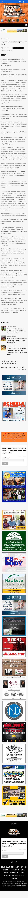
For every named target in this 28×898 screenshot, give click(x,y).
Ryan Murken (7, 48)
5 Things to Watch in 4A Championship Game (9, 362)
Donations (7, 875)
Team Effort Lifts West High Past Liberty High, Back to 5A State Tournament (17, 341)
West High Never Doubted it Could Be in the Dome (14, 368)
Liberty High (15, 870)
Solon (6, 872)
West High (6, 870)
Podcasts (14, 878)
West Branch (14, 872)
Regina (23, 870)
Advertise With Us (18, 875)
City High (24, 867)
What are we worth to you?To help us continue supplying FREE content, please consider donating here (14, 437)
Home (3, 867)
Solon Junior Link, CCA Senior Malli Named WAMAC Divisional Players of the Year (16, 331)
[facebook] (26, 2)
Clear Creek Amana (12, 867)
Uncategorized (5, 39)
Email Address (6, 458)
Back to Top (14, 824)
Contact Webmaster (21, 885)
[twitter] (23, 2)
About (22, 872)
